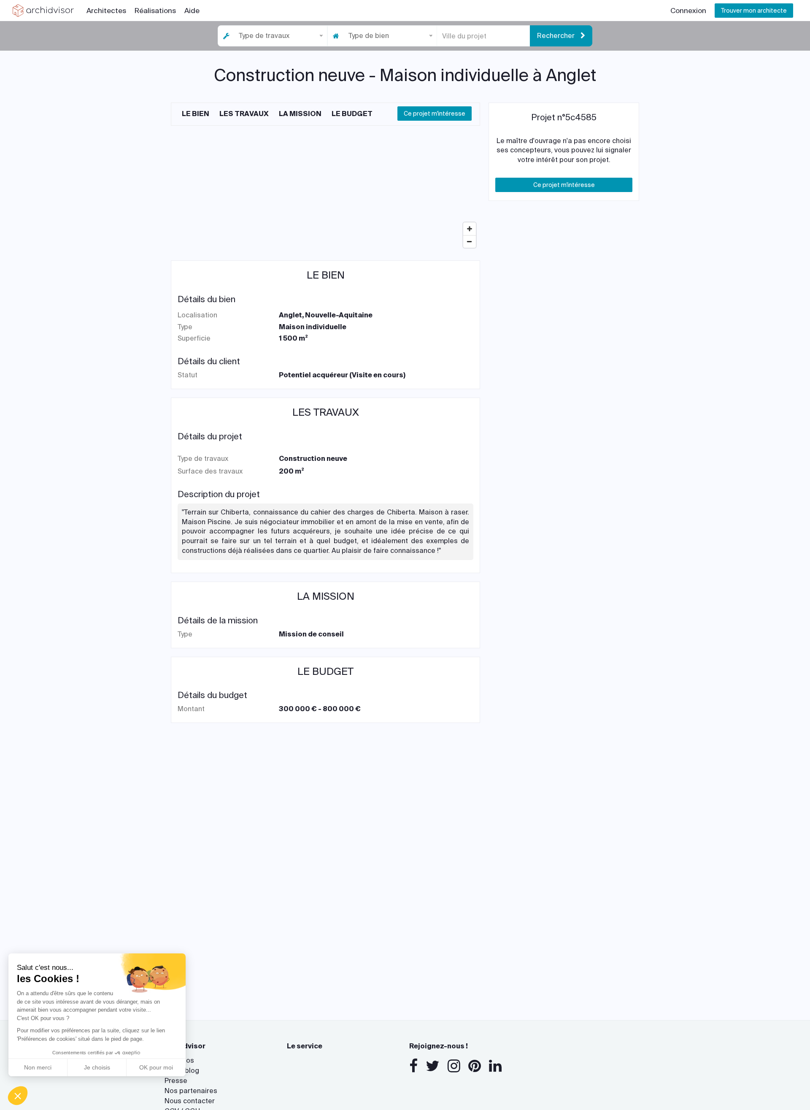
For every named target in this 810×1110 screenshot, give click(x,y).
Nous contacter (190, 1100)
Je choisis (97, 1067)
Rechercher (556, 35)
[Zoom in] (469, 228)
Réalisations (155, 10)
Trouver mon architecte (754, 10)
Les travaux (244, 113)
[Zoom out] (469, 241)
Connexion (688, 10)
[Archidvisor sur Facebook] (413, 1066)
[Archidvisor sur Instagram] (454, 1066)
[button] (18, 1096)
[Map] (325, 188)
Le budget (352, 113)
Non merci (37, 1067)
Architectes (106, 10)
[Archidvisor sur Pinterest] (474, 1066)
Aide (192, 10)
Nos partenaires (191, 1090)
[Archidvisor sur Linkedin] (495, 1066)
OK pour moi (156, 1067)
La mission (300, 113)
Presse (176, 1080)
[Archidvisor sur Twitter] (433, 1066)
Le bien (195, 113)
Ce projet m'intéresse (434, 113)
